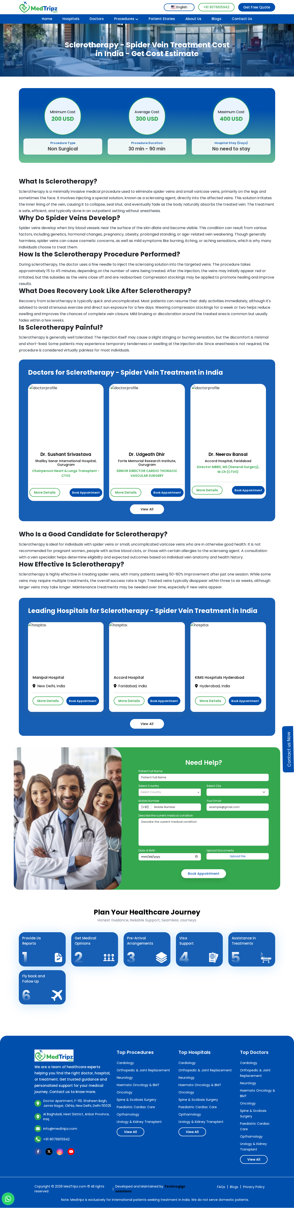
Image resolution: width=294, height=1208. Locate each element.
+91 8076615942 (216, 7)
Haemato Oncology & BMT (138, 1085)
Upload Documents (220, 850)
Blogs (216, 18)
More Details (45, 492)
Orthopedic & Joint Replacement (143, 1070)
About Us (193, 18)
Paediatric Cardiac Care (136, 1107)
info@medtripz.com (60, 1128)
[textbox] (170, 792)
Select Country (149, 786)
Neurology (125, 1077)
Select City (213, 786)
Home (47, 18)
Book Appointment (86, 493)
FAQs (221, 1187)
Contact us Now (289, 749)
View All (147, 509)
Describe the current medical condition (166, 815)
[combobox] (179, 7)
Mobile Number (149, 801)
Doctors (97, 18)
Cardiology (125, 1063)
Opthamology (128, 1114)
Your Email (213, 801)
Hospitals (70, 18)
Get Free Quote (256, 7)
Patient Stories (162, 18)
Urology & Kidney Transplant (139, 1121)
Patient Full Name (150, 771)
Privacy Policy (254, 1187)
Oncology (124, 1092)
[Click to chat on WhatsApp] (8, 1199)
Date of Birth (147, 850)
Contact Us (242, 18)
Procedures (124, 18)
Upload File (237, 856)
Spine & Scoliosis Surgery (136, 1099)
